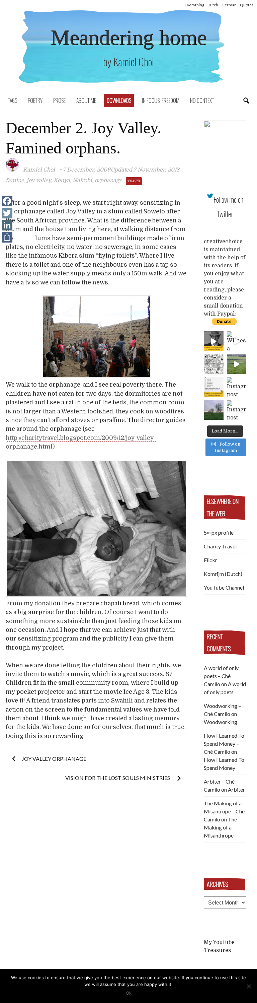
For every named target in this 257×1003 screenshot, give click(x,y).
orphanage (108, 181)
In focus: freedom (160, 100)
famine (15, 181)
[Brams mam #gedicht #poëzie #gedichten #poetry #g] (214, 341)
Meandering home (128, 37)
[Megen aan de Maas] (214, 410)
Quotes (247, 4)
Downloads (119, 100)
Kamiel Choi (39, 170)
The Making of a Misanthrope (220, 827)
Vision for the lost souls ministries (118, 778)
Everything (194, 4)
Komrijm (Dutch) (223, 574)
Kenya (62, 181)
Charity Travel (220, 546)
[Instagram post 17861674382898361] (214, 364)
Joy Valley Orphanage (54, 758)
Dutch (212, 4)
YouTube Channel (224, 587)
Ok (129, 993)
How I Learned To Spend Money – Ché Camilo (224, 743)
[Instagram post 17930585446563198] (237, 387)
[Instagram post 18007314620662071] (237, 410)
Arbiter (236, 789)
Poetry (35, 100)
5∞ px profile (219, 532)
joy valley (39, 181)
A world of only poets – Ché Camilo (221, 676)
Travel (134, 181)
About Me (86, 100)
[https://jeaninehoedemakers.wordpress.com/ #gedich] (214, 387)
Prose (59, 100)
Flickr (210, 560)
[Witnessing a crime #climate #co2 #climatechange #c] (237, 341)
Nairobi (82, 181)
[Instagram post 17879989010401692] (237, 364)
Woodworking (220, 722)
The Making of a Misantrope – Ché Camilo (224, 811)
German (229, 4)
